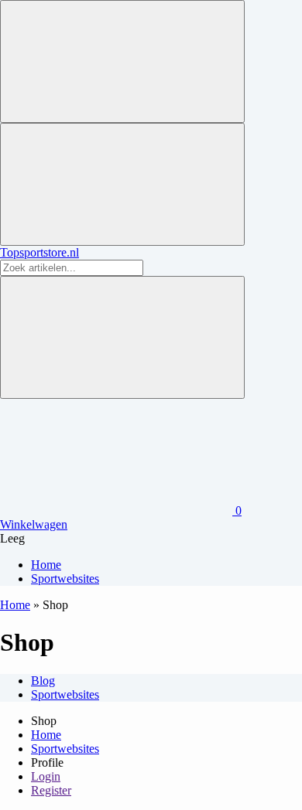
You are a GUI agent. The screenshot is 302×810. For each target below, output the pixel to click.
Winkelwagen (33, 524)
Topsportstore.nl (39, 252)
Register (51, 790)
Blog (43, 680)
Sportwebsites (65, 694)
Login (45, 776)
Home (15, 604)
